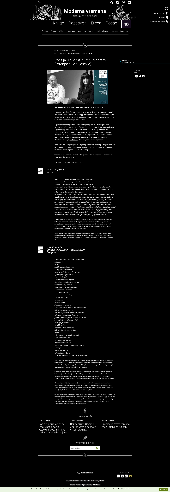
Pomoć (78, 485)
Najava (57, 50)
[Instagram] (129, 2)
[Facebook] (117, 2)
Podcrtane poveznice (157, 22)
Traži (97, 448)
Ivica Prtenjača (87, 53)
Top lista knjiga (101, 31)
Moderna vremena (85, 11)
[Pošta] (143, 76)
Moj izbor (93, 137)
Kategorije (126, 24)
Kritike (60, 31)
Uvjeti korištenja (87, 485)
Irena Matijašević (74, 53)
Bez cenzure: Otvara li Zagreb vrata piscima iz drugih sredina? (83, 427)
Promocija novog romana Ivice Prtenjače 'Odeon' (116, 425)
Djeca (96, 23)
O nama (72, 485)
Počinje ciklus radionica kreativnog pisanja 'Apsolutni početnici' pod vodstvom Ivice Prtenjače (53, 428)
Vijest (41, 420)
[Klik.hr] (130, 476)
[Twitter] (123, 2)
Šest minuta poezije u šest (87, 132)
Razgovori (77, 23)
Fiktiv (102, 481)
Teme (90, 31)
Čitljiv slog (161, 17)
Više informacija (129, 489)
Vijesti (53, 31)
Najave (45, 31)
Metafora (74, 140)
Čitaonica (124, 31)
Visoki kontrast (159, 13)
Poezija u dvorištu (61, 53)
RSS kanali (96, 485)
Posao (111, 23)
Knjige (58, 23)
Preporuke (70, 31)
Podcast (114, 31)
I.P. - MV (65, 50)
